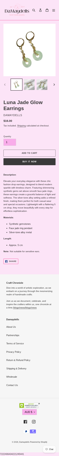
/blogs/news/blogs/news (25, 307)
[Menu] (53, 10)
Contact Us (12, 385)
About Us (11, 326)
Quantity (7, 136)
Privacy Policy (13, 352)
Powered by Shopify (38, 442)
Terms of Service (15, 343)
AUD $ (28, 412)
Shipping (21, 125)
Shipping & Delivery (16, 368)
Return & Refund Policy (18, 360)
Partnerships (12, 335)
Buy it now (29, 161)
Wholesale (11, 376)
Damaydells (24, 442)
